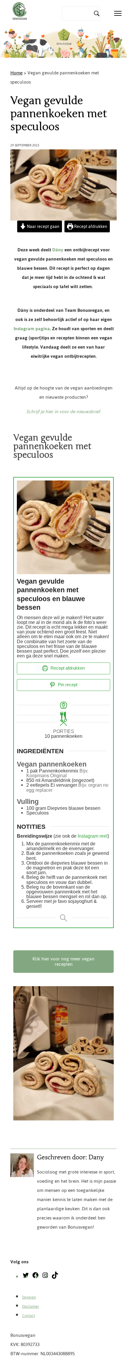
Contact (28, 1315)
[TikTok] (54, 1277)
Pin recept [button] (67, 684)
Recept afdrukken (90, 226)
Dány (57, 249)
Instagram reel (93, 836)
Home (16, 72)
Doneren (29, 1297)
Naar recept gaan (42, 226)
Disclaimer (30, 1306)
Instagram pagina (32, 328)
